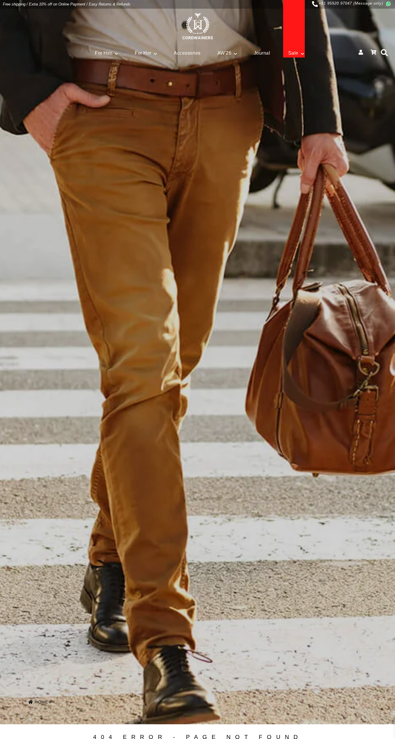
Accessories (187, 53)
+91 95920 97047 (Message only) (351, 3)
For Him (103, 53)
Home (40, 702)
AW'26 (224, 53)
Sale (293, 53)
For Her (143, 53)
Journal (262, 53)
